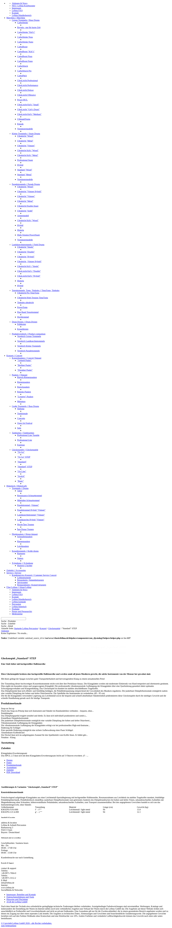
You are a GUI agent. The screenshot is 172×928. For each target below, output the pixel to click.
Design (9, 760)
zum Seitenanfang (8, 926)
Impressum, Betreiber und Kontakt (21, 894)
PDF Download (13, 772)
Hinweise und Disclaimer (17, 899)
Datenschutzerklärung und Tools (20, 897)
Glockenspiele (54, 628)
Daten (9, 762)
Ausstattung (11, 767)
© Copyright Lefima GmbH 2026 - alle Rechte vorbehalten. (26, 923)
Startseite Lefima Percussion (26, 628)
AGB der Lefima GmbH (16, 902)
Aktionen (5, 631)
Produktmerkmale (14, 765)
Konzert (43, 628)
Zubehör (10, 770)
